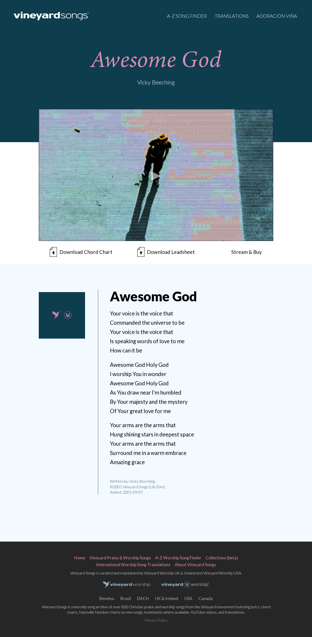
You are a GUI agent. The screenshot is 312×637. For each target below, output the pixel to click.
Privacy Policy (156, 620)
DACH (143, 598)
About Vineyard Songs (195, 564)
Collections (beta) (221, 557)
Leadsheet (171, 252)
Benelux (106, 598)
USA (188, 598)
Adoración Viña (276, 16)
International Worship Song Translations (133, 564)
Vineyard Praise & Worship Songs (120, 557)
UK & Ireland (166, 598)
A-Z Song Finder (187, 16)
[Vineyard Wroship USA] (185, 585)
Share (69, 355)
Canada (205, 598)
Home (79, 557)
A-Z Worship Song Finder (178, 557)
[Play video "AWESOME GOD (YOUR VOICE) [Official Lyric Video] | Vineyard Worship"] (156, 175)
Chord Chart (85, 252)
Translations (232, 16)
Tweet (55, 355)
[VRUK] (127, 585)
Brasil (125, 598)
